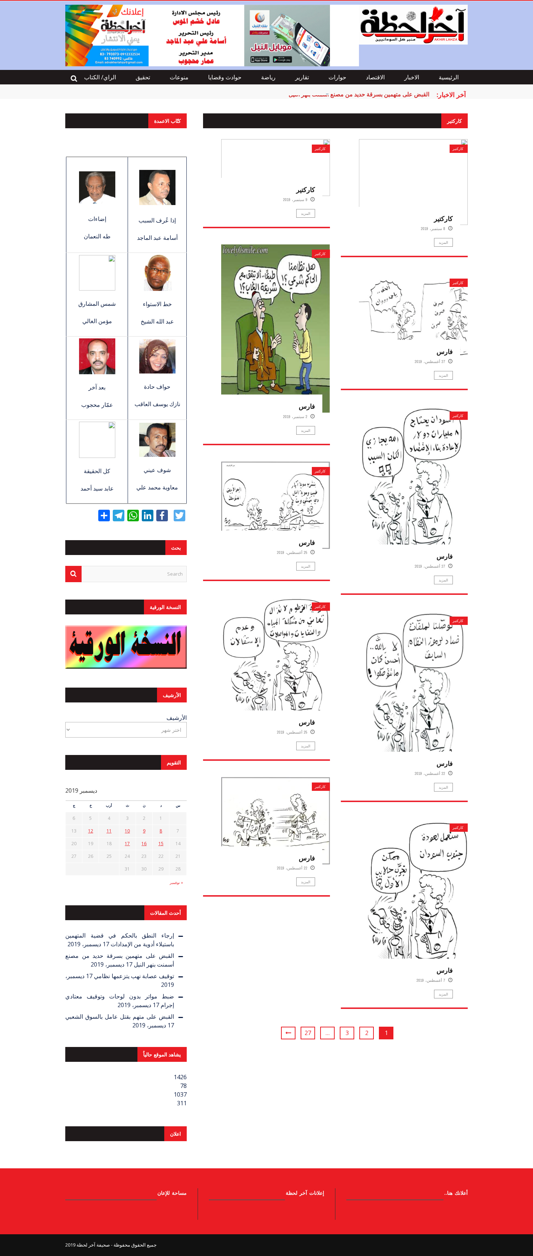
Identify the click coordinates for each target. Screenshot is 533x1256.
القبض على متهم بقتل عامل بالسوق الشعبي (119, 1017)
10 (127, 831)
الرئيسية (449, 77)
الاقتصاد (375, 77)
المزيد (305, 213)
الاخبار (411, 77)
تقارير (302, 77)
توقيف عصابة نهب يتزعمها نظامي (134, 976)
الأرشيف (176, 718)
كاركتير (320, 148)
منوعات (179, 77)
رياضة (268, 77)
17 (127, 843)
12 (90, 831)
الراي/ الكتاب (100, 77)
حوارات (337, 77)
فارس (307, 406)
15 (161, 843)
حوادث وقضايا (224, 77)
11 (109, 831)
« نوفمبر (176, 882)
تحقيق (143, 77)
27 (308, 1033)
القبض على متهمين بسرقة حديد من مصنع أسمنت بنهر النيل (359, 94)
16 (143, 843)
